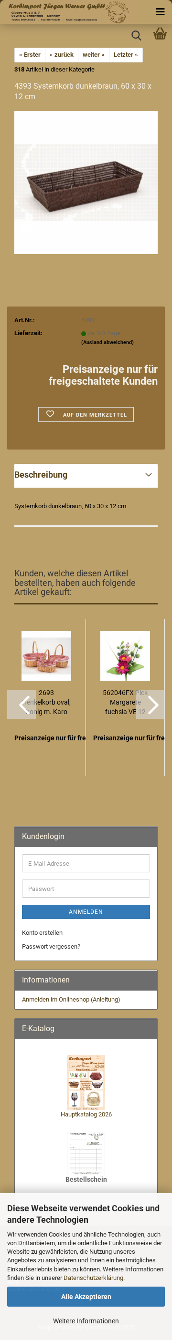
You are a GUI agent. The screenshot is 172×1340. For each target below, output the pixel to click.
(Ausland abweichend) (107, 342)
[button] (21, 704)
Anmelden (86, 912)
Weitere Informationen (86, 1321)
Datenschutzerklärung (93, 1277)
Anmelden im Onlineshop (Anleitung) (71, 999)
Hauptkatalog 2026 (86, 1114)
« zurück (62, 54)
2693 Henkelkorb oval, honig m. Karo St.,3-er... (46, 702)
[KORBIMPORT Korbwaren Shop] (67, 12)
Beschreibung (40, 475)
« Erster (30, 54)
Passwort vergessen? (51, 946)
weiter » (94, 54)
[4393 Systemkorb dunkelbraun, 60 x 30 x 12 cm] (86, 182)
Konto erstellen (42, 932)
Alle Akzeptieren (86, 1296)
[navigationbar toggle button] (160, 12)
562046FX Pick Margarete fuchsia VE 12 (125, 702)
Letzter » (126, 54)
